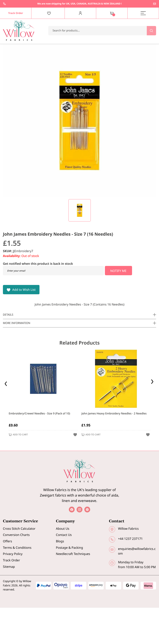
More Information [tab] (16, 323)
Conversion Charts (16, 535)
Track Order (11, 560)
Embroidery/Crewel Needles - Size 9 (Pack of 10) (39, 413)
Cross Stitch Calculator (19, 528)
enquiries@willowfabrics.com (154, 3)
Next (152, 382)
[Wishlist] (49, 13)
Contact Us (64, 535)
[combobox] (102, 30)
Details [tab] (8, 315)
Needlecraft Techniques (73, 554)
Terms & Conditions (17, 547)
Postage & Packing (69, 547)
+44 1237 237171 (4, 3)
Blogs (60, 541)
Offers (7, 541)
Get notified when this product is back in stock (38, 263)
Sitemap (9, 566)
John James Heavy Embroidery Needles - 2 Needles (114, 413)
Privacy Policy (12, 554)
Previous (6, 382)
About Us (62, 528)
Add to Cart (20, 434)
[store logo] (19, 30)
